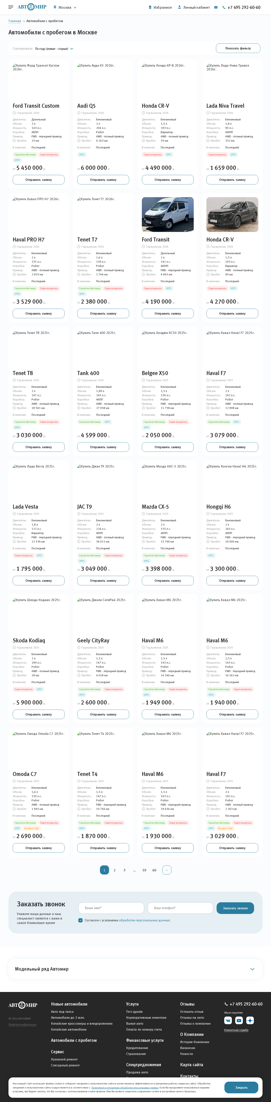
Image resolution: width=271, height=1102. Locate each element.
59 (144, 870)
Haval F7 (216, 373)
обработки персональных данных (144, 920)
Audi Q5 (86, 106)
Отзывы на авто (192, 1017)
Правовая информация (22, 1024)
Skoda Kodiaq (29, 640)
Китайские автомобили (68, 1029)
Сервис (57, 1051)
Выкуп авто (134, 1023)
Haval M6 (153, 640)
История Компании (194, 1042)
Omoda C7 (25, 774)
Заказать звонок (235, 908)
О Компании (192, 1034)
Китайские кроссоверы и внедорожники (81, 1023)
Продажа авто (137, 1072)
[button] (238, 48)
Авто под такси (62, 1011)
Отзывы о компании (195, 1023)
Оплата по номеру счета (144, 1029)
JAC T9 (84, 507)
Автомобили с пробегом (74, 1040)
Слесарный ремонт (65, 1065)
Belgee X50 (155, 373)
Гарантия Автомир (25, 154)
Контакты (189, 1076)
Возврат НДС (31, 828)
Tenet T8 (23, 373)
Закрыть (241, 1087)
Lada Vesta (25, 507)
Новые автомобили (69, 1004)
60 (154, 870)
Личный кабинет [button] (196, 7)
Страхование (136, 1054)
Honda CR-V (155, 106)
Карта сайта (191, 1064)
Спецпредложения (143, 1064)
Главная (14, 21)
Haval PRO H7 (29, 239)
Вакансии (187, 1048)
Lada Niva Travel (225, 106)
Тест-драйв (134, 1011)
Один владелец (49, 154)
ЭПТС (17, 160)
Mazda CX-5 (155, 507)
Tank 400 (88, 373)
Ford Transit (156, 239)
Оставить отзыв (191, 1011)
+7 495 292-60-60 (243, 7)
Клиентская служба (236, 1030)
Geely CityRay (93, 640)
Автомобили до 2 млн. (68, 1017)
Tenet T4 (87, 774)
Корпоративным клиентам (146, 1017)
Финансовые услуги (145, 1040)
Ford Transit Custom (36, 106)
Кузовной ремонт (64, 1059)
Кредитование (137, 1048)
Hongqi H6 (218, 507)
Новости (186, 1054)
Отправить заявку (38, 179)
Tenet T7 (87, 239)
